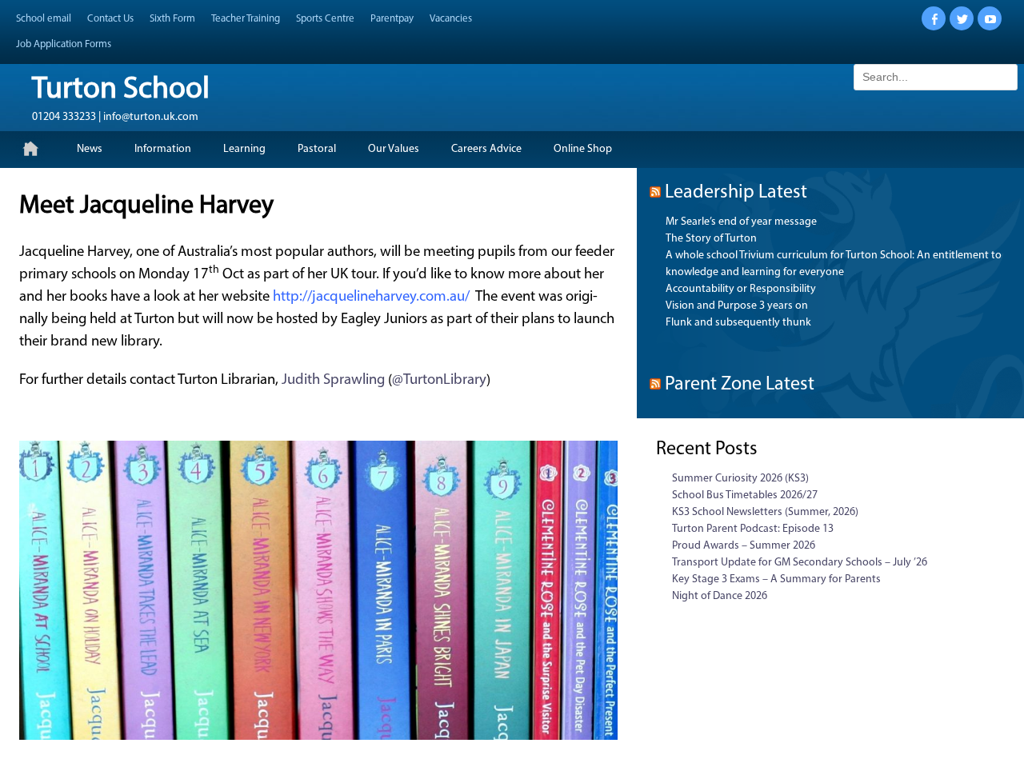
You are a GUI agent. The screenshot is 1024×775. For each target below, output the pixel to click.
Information (162, 149)
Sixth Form (172, 19)
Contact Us (110, 19)
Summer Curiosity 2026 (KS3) (740, 479)
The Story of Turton (711, 239)
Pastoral (317, 149)
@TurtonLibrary (439, 380)
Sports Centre (325, 19)
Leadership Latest (736, 192)
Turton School (121, 90)
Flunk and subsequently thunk (738, 323)
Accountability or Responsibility (741, 289)
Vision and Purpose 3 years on (737, 306)
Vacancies (451, 19)
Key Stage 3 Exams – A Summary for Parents (776, 579)
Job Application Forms (63, 44)
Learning (244, 149)
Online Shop (583, 149)
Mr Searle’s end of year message (741, 222)
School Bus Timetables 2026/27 (745, 495)
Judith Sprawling (333, 380)
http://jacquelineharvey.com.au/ (371, 297)
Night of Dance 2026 (719, 596)
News (89, 149)
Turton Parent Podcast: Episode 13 (753, 529)
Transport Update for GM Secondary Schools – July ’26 (799, 563)
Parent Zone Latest (739, 384)
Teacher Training (245, 19)
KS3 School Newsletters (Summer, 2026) (765, 512)
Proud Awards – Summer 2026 (743, 546)
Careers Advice (486, 149)
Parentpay (392, 19)
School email (43, 19)
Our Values (393, 149)
